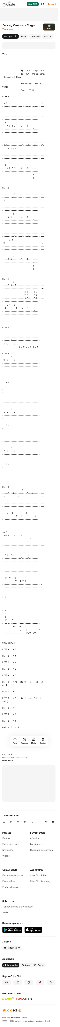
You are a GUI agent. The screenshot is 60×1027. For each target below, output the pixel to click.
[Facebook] (28, 963)
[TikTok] (40, 963)
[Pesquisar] (43, 4)
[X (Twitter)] (51, 963)
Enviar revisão (7, 741)
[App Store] (33, 910)
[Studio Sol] (12, 991)
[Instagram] (17, 963)
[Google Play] (12, 910)
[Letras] (8, 979)
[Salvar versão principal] (16, 36)
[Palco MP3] (24, 979)
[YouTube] (6, 963)
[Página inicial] (8, 4)
